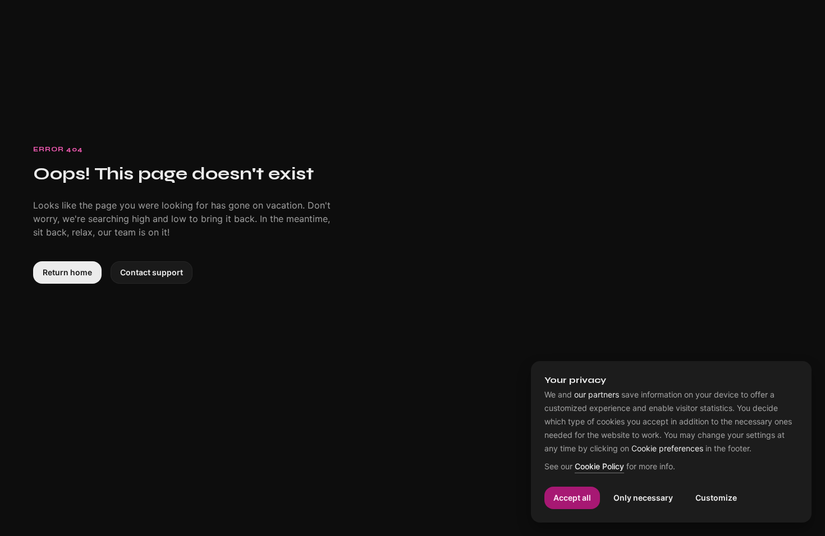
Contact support (151, 272)
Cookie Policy (599, 467)
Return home (67, 272)
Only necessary (643, 497)
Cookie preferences (667, 448)
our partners (596, 395)
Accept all (572, 497)
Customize (716, 497)
